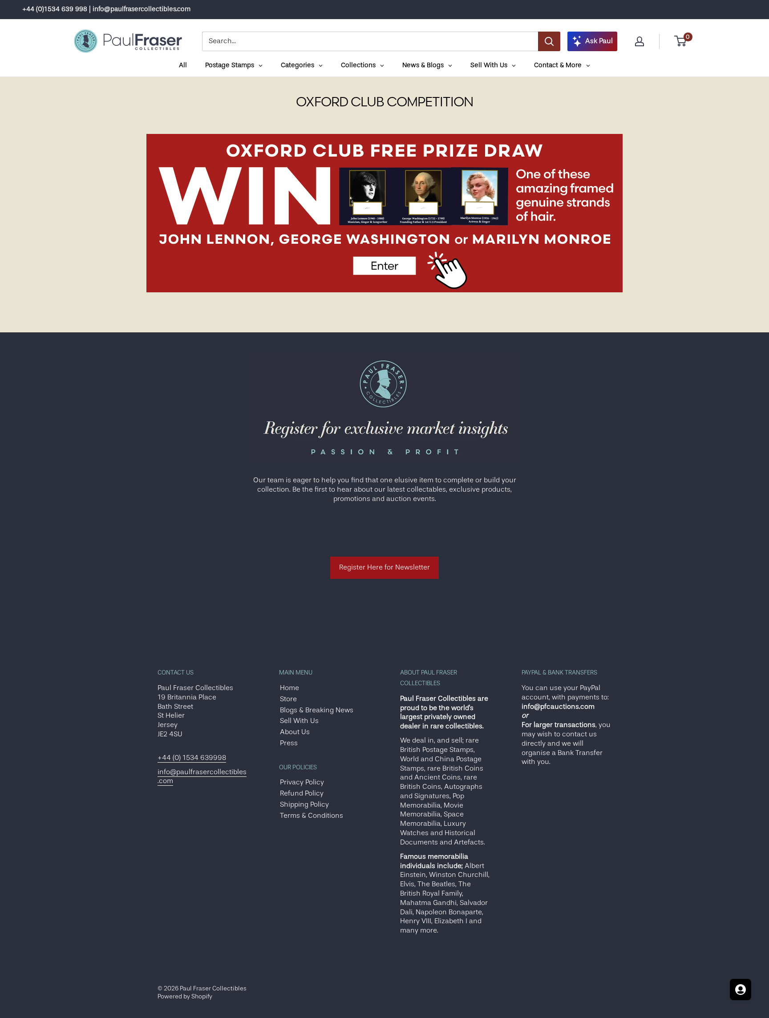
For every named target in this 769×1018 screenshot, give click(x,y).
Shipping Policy (304, 804)
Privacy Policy (302, 782)
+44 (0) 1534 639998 (192, 758)
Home (289, 688)
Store (288, 699)
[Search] (549, 41)
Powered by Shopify (185, 996)
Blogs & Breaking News (316, 710)
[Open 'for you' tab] (740, 989)
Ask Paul (599, 41)
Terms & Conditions (311, 816)
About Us (295, 732)
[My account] (639, 41)
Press (289, 743)
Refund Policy (302, 793)
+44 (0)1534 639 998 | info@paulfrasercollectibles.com (106, 9)
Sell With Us (299, 721)
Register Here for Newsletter (384, 567)
